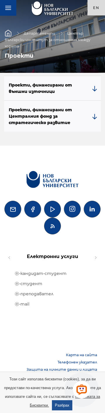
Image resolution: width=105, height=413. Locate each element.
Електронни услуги (52, 256)
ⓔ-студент (28, 283)
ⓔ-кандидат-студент (40, 273)
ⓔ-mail (22, 304)
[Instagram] (72, 209)
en (96, 8)
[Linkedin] (92, 209)
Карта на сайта (81, 355)
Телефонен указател (77, 362)
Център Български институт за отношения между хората (47, 39)
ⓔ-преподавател (34, 293)
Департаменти (39, 33)
